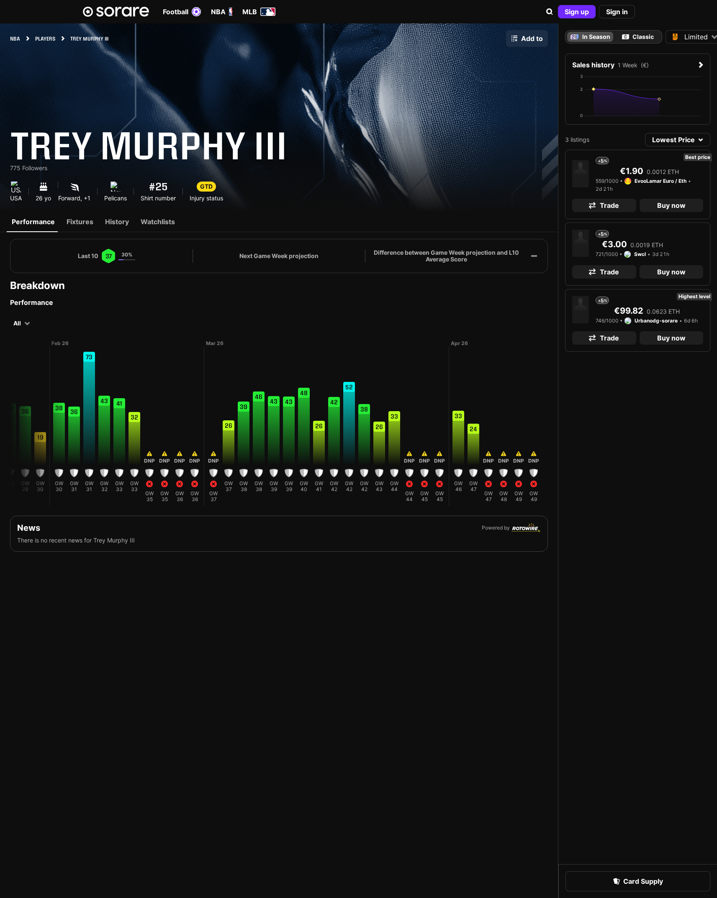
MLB (249, 12)
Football (175, 12)
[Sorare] (115, 12)
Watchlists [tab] (158, 221)
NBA (218, 12)
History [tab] (117, 221)
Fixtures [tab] (80, 221)
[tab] (637, 36)
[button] (549, 11)
